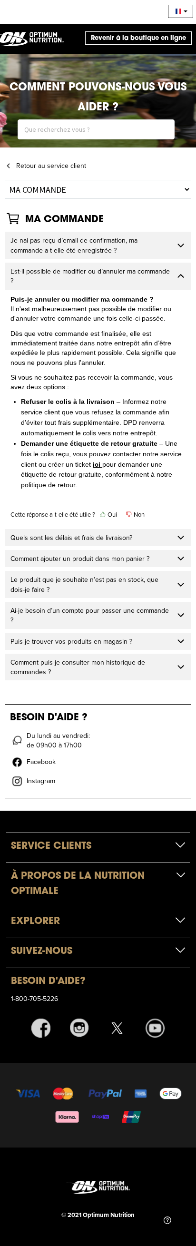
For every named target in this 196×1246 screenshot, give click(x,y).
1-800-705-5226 (34, 998)
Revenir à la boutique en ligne (138, 38)
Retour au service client (51, 165)
